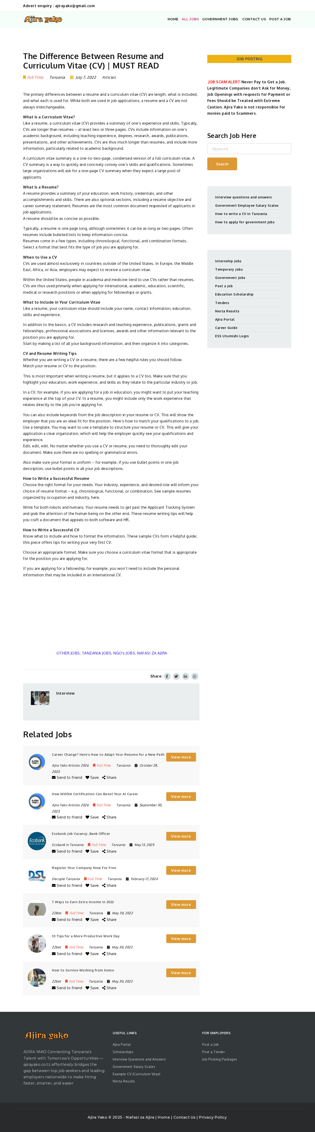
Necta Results (227, 311)
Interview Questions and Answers (139, 1059)
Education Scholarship (234, 294)
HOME (173, 19)
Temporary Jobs (229, 269)
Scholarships (123, 1052)
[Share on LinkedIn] (185, 676)
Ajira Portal (225, 319)
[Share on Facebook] (167, 676)
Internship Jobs (228, 261)
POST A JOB (280, 19)
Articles (109, 77)
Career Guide (226, 328)
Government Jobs (230, 278)
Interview (65, 693)
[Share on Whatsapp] (194, 676)
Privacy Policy (213, 1117)
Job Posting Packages (219, 1059)
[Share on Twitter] (176, 676)
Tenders (222, 303)
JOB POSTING (249, 59)
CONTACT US (253, 19)
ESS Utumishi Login (232, 336)
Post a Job (224, 286)
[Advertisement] (111, 614)
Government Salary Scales (134, 1067)
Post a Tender (213, 1052)
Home (164, 1117)
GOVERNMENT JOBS (220, 19)
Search (222, 164)
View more (181, 757)
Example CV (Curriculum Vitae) (136, 1074)
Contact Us (185, 1117)
